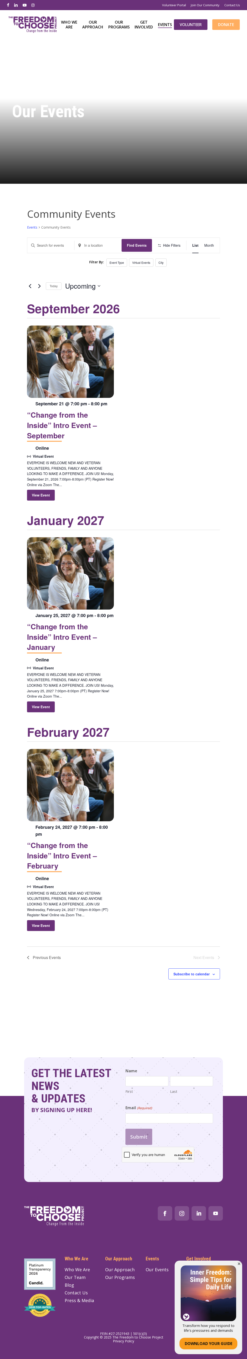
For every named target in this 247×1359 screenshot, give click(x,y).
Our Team (75, 1277)
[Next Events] (39, 286)
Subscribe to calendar (191, 974)
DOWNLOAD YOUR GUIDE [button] (208, 1343)
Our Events (157, 1269)
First (129, 1091)
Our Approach (120, 1269)
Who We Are (77, 1269)
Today (54, 286)
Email (138, 1107)
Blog (69, 1285)
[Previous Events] (30, 286)
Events (32, 227)
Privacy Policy (123, 1341)
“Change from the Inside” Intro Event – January (62, 636)
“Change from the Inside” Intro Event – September (62, 424)
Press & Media (79, 1300)
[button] (239, 1264)
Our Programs (120, 1277)
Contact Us (76, 1293)
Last (173, 1091)
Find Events (137, 245)
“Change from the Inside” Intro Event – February (62, 855)
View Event (41, 495)
